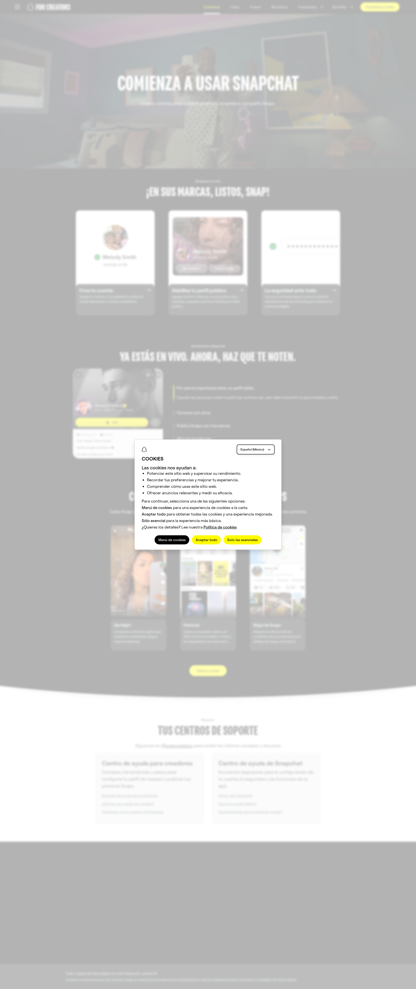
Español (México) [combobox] (252, 449)
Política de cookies (220, 527)
